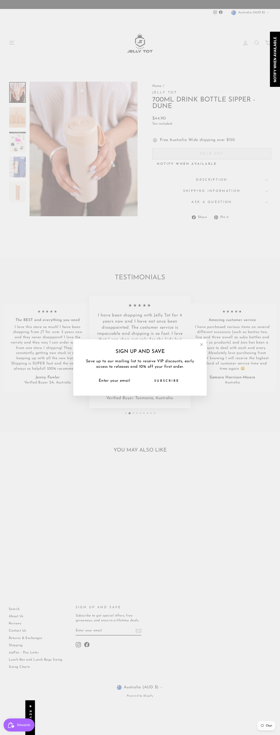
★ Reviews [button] (30, 717)
